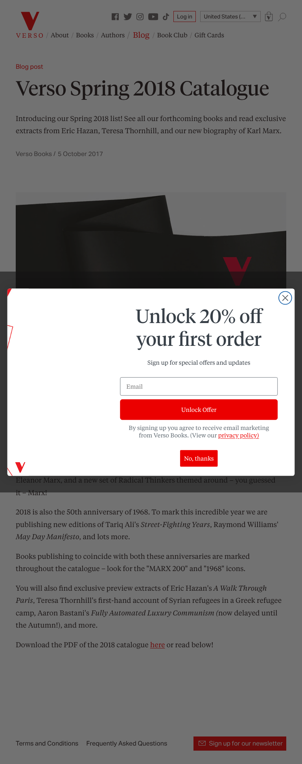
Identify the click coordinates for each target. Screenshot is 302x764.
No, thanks (199, 458)
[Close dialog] (285, 297)
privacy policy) (238, 435)
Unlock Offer (198, 409)
